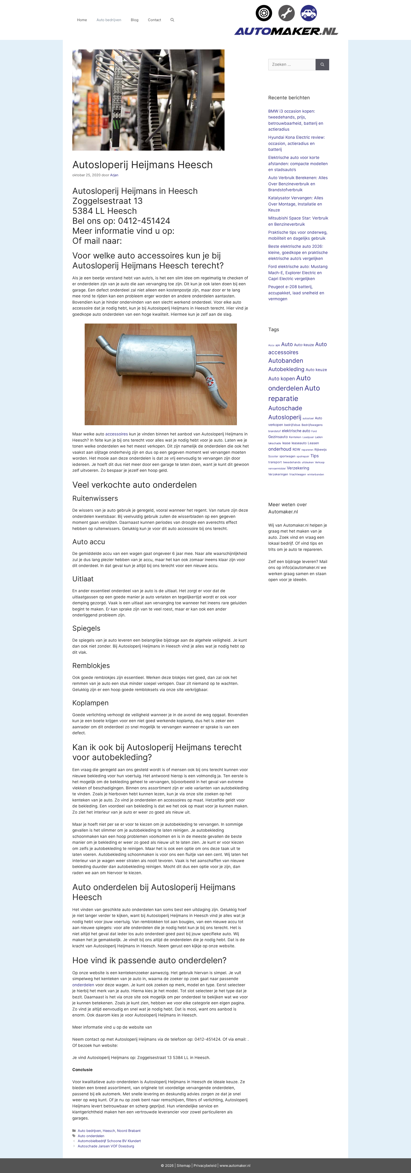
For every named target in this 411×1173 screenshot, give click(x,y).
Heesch (109, 1131)
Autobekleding (286, 369)
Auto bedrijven (109, 20)
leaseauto (299, 443)
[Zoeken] (322, 64)
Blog (134, 20)
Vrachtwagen (297, 474)
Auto (287, 344)
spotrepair (303, 456)
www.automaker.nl (235, 1165)
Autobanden (285, 360)
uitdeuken (308, 462)
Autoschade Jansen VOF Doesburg (106, 1146)
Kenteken (295, 437)
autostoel (308, 418)
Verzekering (298, 468)
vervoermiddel (277, 468)
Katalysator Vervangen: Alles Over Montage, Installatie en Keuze (295, 204)
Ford (314, 431)
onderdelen (83, 984)
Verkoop (320, 462)
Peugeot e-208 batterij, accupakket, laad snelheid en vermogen (296, 292)
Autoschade (285, 408)
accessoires (116, 434)
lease (286, 443)
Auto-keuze (304, 345)
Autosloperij (284, 417)
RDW (296, 449)
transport (275, 462)
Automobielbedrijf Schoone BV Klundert (109, 1141)
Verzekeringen (278, 474)
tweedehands (292, 462)
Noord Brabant (129, 1131)
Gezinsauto (278, 436)
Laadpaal (308, 437)
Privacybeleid (205, 1165)
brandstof (274, 431)
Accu (271, 345)
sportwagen (287, 456)
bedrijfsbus (292, 425)
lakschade (274, 443)
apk (277, 345)
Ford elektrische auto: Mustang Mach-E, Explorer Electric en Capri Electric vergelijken (298, 272)
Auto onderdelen (91, 1136)
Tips (314, 455)
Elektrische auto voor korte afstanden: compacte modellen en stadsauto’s (298, 163)
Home (82, 20)
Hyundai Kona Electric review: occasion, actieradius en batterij (296, 143)
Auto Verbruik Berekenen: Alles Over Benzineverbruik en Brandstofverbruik (298, 183)
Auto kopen (281, 378)
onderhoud (279, 449)
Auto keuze (316, 369)
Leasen (313, 443)
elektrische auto (296, 431)
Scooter (273, 456)
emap (186, 1165)
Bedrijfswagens (312, 425)
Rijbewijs (320, 449)
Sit (179, 1165)
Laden (319, 437)
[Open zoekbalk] (172, 20)
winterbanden (315, 474)
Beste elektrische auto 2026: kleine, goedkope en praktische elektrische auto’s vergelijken (298, 252)
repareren (307, 449)
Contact (154, 20)
